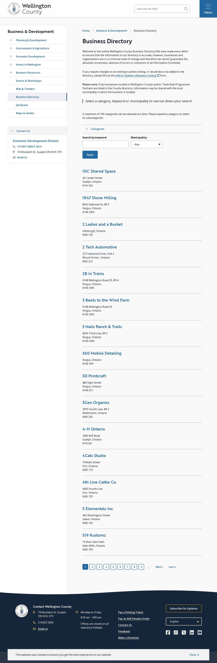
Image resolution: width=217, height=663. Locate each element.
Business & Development (111, 30)
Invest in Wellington (28, 64)
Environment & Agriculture (32, 48)
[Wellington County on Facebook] (168, 632)
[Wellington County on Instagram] (176, 632)
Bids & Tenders (25, 89)
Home (86, 30)
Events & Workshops (28, 80)
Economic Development (30, 56)
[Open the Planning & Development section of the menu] (11, 40)
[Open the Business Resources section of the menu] (11, 73)
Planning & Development (31, 40)
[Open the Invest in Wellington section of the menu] (11, 64)
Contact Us (125, 625)
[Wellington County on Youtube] (200, 632)
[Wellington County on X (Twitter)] (184, 632)
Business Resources (28, 72)
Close (193, 654)
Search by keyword (94, 137)
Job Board (22, 105)
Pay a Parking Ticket (130, 612)
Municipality (139, 137)
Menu (208, 12)
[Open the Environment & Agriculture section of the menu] (11, 48)
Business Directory (27, 97)
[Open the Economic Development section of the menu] (11, 56)
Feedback (124, 631)
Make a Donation (128, 637)
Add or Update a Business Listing (135, 75)
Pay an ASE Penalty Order (134, 618)
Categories (97, 129)
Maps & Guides (25, 113)
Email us (43, 629)
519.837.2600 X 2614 (29, 146)
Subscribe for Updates (184, 608)
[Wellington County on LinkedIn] (192, 632)
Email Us (22, 157)
